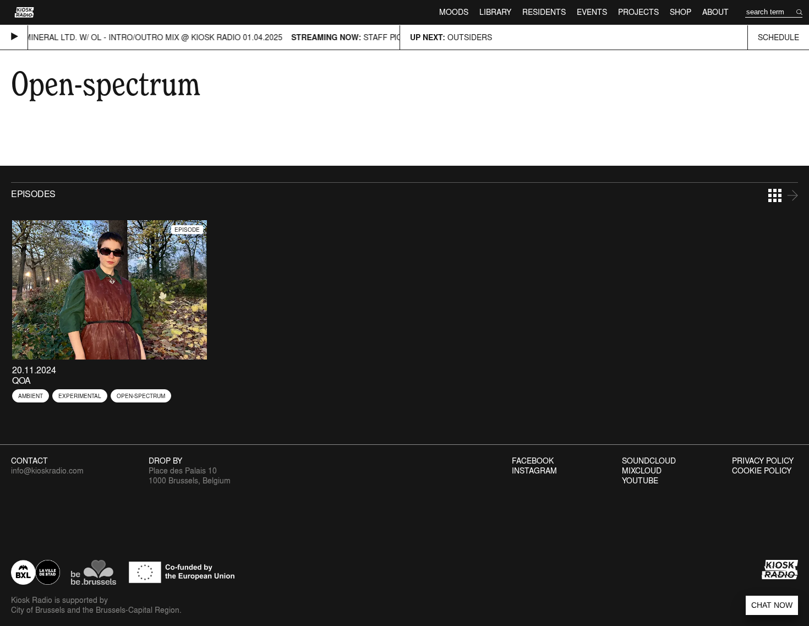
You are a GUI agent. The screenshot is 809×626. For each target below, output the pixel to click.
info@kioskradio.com (47, 470)
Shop (680, 12)
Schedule (778, 37)
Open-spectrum (141, 396)
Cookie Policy (761, 471)
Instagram (534, 471)
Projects (638, 12)
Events (592, 12)
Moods (453, 12)
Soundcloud (649, 461)
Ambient (30, 396)
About (715, 12)
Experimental (79, 396)
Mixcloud (642, 471)
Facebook (533, 461)
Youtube (640, 481)
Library (495, 12)
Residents (544, 12)
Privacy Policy (763, 461)
